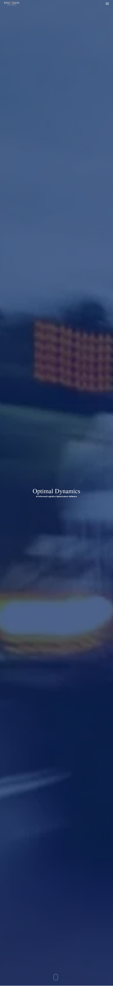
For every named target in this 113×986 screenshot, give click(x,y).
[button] (107, 3)
